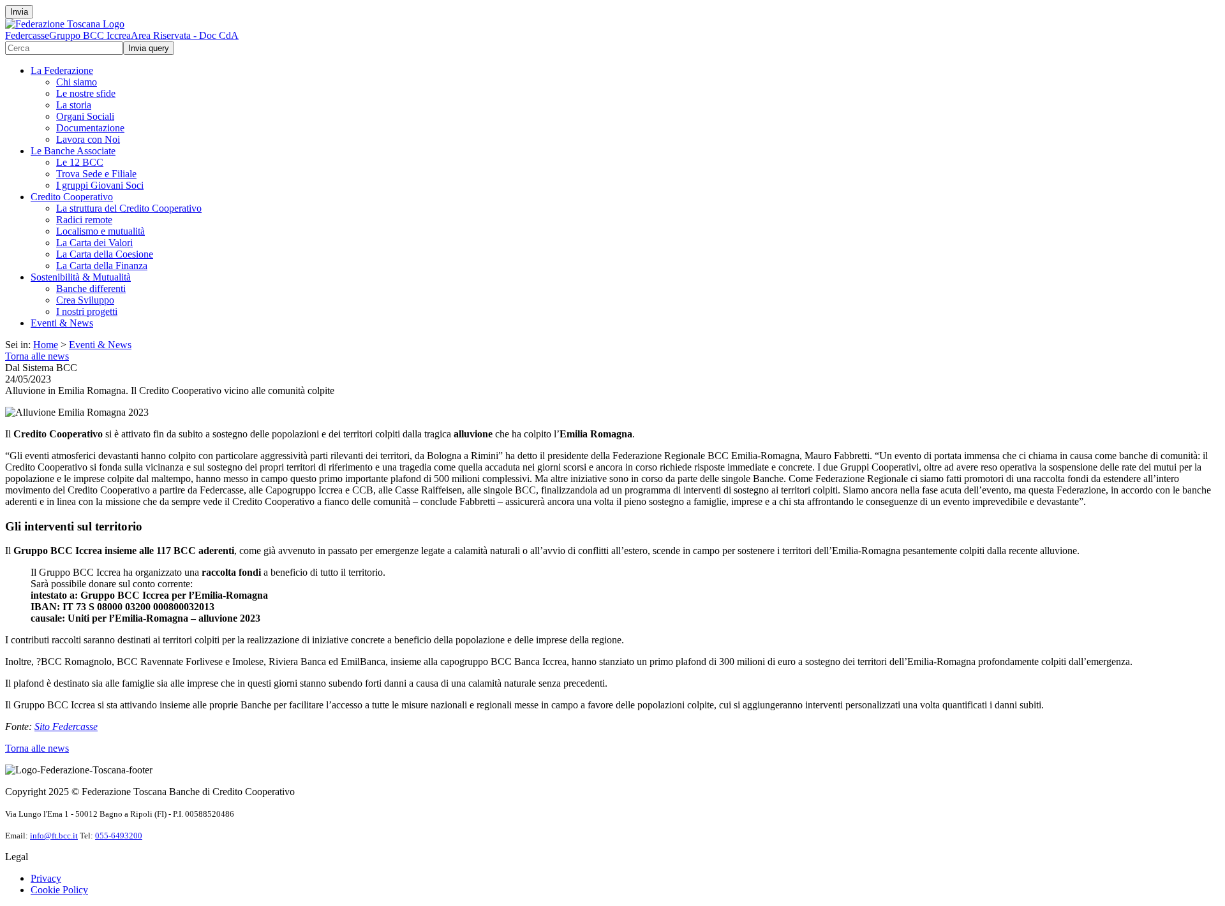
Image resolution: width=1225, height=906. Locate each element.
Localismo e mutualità (100, 231)
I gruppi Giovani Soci (100, 185)
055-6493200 (118, 835)
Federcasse (27, 35)
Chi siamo (76, 82)
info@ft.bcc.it (54, 835)
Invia (19, 12)
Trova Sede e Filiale (96, 173)
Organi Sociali (85, 116)
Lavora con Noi (88, 139)
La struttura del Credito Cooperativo (129, 208)
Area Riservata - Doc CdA (185, 35)
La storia (73, 104)
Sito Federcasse (66, 726)
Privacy (46, 878)
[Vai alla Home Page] (64, 23)
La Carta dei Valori (94, 242)
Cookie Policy (59, 889)
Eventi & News (62, 323)
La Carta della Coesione (104, 254)
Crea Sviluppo (85, 300)
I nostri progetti (86, 311)
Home (45, 344)
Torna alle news (37, 356)
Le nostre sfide (85, 93)
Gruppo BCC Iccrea (90, 35)
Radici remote (84, 219)
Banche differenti (91, 288)
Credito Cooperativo (72, 196)
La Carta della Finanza (101, 265)
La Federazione (62, 70)
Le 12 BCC (79, 162)
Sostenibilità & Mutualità (81, 277)
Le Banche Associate (73, 150)
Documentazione (90, 127)
